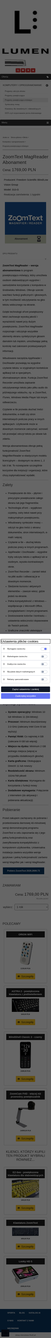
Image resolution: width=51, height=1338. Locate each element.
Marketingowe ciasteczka (17, 656)
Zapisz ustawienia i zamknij (25, 689)
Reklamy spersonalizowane (18, 679)
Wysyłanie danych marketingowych (21, 672)
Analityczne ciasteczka (16, 664)
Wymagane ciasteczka (16, 649)
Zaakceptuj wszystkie (25, 696)
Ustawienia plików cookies (19, 641)
